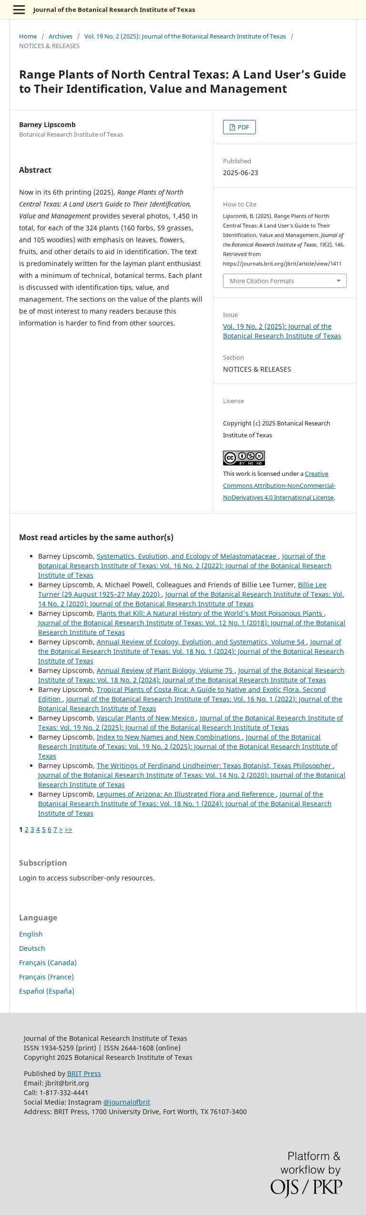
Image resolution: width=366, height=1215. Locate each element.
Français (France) (46, 976)
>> (68, 829)
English (31, 933)
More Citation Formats (262, 281)
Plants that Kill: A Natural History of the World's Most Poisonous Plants (210, 613)
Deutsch (32, 948)
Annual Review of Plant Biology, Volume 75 (165, 670)
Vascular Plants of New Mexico (146, 717)
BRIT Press (84, 1073)
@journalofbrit (126, 1101)
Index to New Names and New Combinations (169, 736)
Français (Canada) (48, 962)
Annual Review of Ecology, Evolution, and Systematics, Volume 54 (201, 641)
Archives (60, 36)
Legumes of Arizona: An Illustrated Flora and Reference (186, 794)
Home (28, 36)
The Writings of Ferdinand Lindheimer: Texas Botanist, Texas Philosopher (215, 765)
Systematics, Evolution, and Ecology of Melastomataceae (187, 556)
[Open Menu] (19, 9)
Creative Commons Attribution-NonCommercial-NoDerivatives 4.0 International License (279, 485)
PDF (242, 127)
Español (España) (46, 991)
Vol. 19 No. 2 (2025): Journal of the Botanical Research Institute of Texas (185, 36)
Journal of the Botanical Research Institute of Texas (114, 9)
